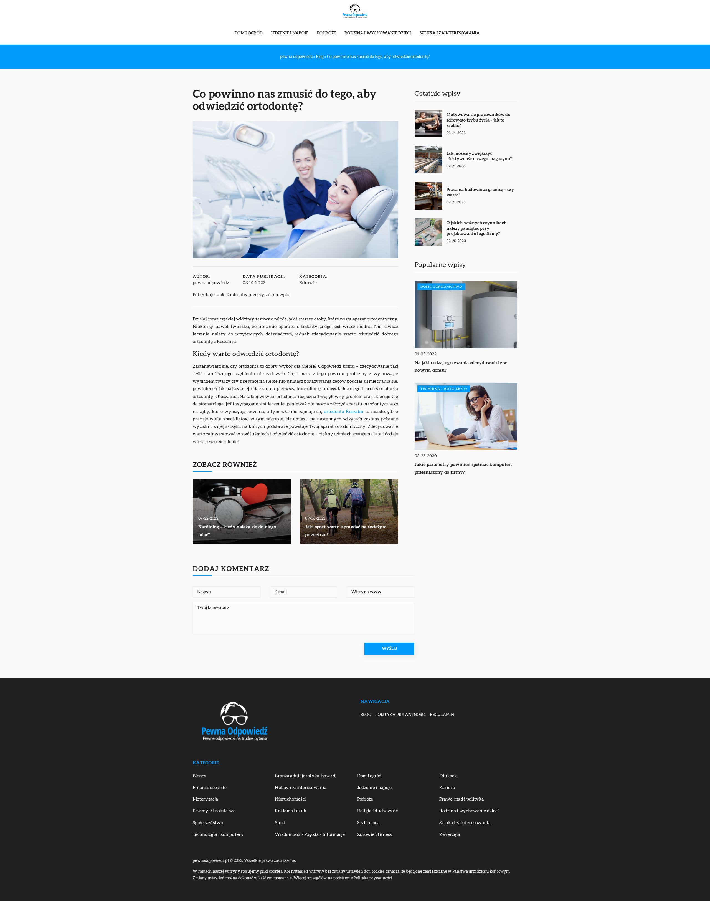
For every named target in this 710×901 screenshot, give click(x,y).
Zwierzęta (449, 834)
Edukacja (448, 776)
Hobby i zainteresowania (300, 787)
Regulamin (442, 715)
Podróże (326, 33)
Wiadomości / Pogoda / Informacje (310, 834)
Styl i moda (368, 823)
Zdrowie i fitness (374, 834)
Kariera (447, 787)
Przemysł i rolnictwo (214, 811)
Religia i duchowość (377, 811)
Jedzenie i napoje (289, 33)
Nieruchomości (290, 799)
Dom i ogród (248, 33)
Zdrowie (308, 283)
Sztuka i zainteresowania (450, 33)
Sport (280, 823)
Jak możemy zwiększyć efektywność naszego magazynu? (479, 156)
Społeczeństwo (208, 823)
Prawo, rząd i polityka (461, 799)
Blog (366, 715)
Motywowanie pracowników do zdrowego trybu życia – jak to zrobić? (478, 120)
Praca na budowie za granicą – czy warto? (480, 192)
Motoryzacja (205, 799)
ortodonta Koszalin (343, 411)
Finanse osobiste (210, 787)
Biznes (199, 776)
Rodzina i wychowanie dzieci (377, 33)
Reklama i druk (290, 811)
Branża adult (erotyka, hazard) (305, 776)
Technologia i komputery (218, 834)
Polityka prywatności (400, 715)
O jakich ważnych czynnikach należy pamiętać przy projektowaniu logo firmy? (477, 228)
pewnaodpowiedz (211, 283)
